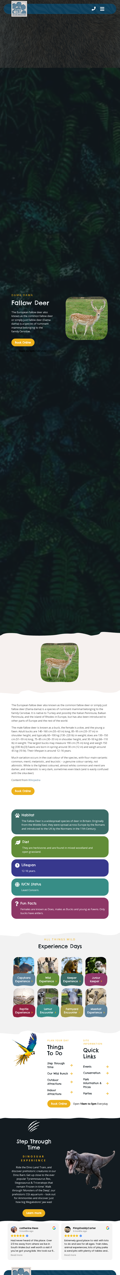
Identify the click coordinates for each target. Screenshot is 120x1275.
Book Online (23, 342)
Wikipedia (34, 780)
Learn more (33, 1213)
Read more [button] (16, 1255)
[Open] (102, 9)
